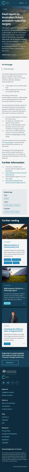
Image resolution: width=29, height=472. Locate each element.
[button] (10, 362)
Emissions (17, 205)
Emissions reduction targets (12, 212)
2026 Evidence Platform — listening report (14, 289)
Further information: (9, 69)
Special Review (9, 142)
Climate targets (8, 205)
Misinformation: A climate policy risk (11, 246)
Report (6, 198)
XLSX (10, 178)
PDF (11, 171)
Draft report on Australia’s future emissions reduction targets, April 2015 (15, 181)
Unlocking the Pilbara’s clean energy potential (13, 330)
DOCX (7, 171)
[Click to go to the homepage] (6, 3)
